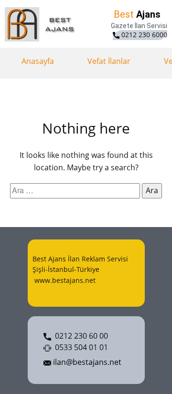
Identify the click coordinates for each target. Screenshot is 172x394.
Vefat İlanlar (108, 61)
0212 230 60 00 (79, 336)
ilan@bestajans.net (86, 362)
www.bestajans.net (64, 280)
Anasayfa (38, 61)
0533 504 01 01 (79, 347)
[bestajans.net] (42, 24)
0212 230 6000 (143, 34)
